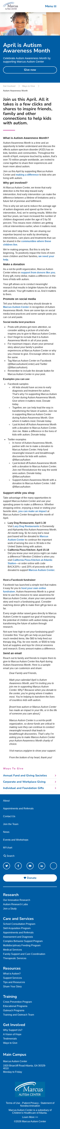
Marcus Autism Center (41, 570)
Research (11, 894)
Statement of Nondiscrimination (37, 1104)
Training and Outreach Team (18, 1014)
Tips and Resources (14, 982)
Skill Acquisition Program (16, 928)
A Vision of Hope (12, 1034)
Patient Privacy (30, 1103)
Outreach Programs (13, 1010)
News (6, 832)
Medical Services (12, 949)
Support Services (12, 978)
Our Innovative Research (16, 900)
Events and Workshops (15, 839)
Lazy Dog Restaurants (26, 526)
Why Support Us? (12, 1030)
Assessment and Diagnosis (18, 937)
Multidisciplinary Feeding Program (21, 945)
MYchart (7, 847)
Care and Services (18, 918)
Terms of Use (13, 1103)
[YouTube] (30, 865)
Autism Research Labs (15, 904)
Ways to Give (28, 86)
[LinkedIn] (41, 865)
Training (10, 996)
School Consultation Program (19, 924)
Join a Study (10, 908)
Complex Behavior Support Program (23, 941)
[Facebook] (18, 865)
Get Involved (9, 86)
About (6, 800)
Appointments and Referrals (18, 808)
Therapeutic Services (14, 958)
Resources (12, 968)
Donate (31, 878)
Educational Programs (15, 1006)
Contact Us (9, 816)
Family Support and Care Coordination (24, 954)
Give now (30, 70)
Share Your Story (12, 986)
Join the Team (10, 824)
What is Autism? (12, 973)
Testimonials (10, 1038)
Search (10, 856)
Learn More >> (30, 1117)
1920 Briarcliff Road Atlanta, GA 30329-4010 (24, 1067)
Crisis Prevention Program (17, 1002)
